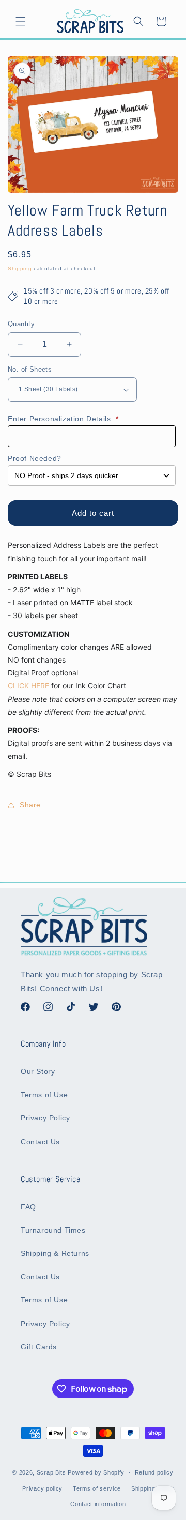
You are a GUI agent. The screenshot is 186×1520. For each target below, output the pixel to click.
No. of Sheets (30, 369)
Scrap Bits (51, 1472)
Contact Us (40, 1142)
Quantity (21, 324)
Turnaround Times (53, 1230)
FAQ (28, 1207)
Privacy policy (42, 1488)
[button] (20, 21)
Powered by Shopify (96, 1472)
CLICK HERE (28, 685)
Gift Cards (39, 1347)
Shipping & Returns (55, 1253)
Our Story (38, 1071)
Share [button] (30, 805)
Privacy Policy (45, 1118)
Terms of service (97, 1488)
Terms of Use (44, 1095)
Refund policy (154, 1472)
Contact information (98, 1504)
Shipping (20, 268)
